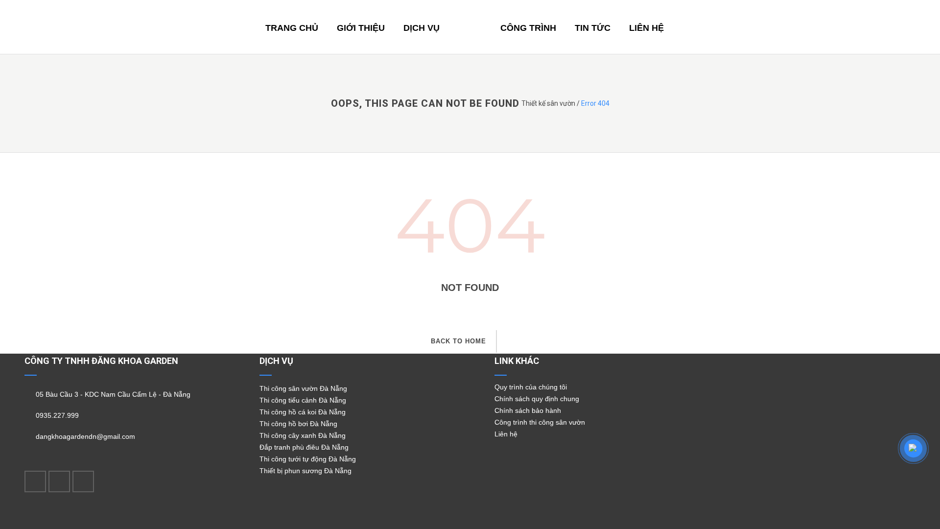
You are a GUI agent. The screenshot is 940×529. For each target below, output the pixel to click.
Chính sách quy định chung (536, 399)
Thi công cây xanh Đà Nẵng (302, 435)
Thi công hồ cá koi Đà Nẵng (302, 412)
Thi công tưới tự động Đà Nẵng (307, 459)
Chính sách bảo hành (527, 410)
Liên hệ (505, 434)
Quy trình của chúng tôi (530, 387)
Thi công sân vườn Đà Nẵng (303, 388)
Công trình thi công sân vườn (539, 422)
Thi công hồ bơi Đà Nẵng (298, 424)
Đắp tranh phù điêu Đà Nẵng (304, 447)
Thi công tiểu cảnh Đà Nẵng (302, 400)
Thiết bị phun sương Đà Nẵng (305, 471)
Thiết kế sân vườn (548, 103)
